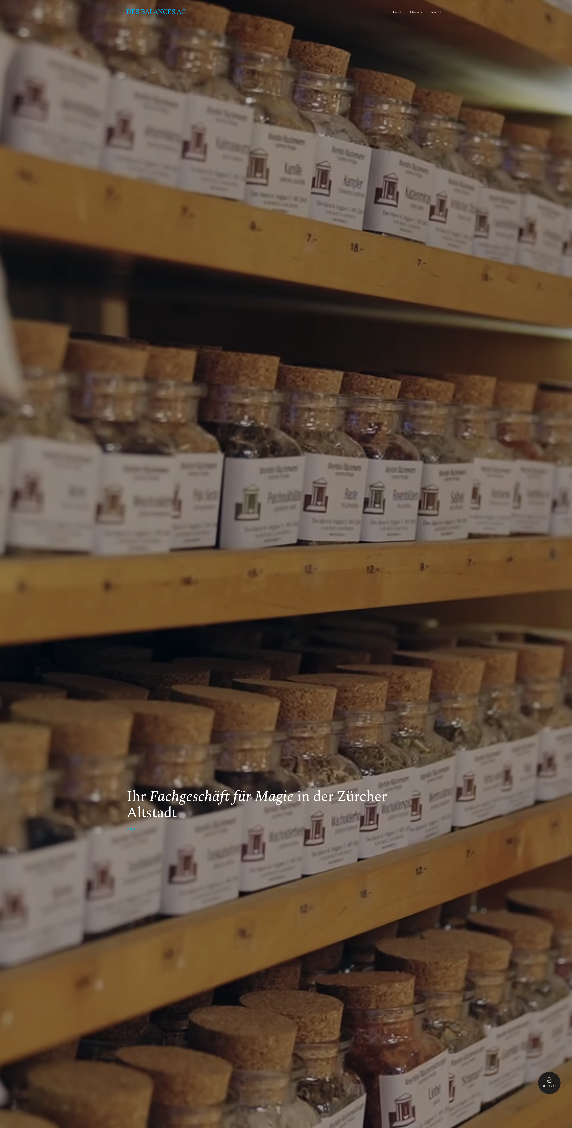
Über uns (416, 12)
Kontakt (436, 12)
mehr (131, 830)
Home (397, 12)
